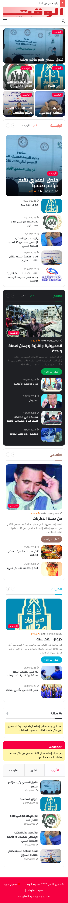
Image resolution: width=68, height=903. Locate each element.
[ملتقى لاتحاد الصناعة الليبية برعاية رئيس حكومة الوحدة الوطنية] (51, 274)
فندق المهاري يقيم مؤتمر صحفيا (41, 59)
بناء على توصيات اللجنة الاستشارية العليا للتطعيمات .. (23, 675)
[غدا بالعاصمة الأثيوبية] (51, 385)
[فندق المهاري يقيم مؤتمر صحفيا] (34, 46)
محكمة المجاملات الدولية (24, 433)
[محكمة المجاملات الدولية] (51, 435)
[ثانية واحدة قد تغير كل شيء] (51, 569)
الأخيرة (55, 770)
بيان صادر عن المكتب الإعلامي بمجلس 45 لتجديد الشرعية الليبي (52, 114)
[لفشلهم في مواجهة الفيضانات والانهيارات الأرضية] (51, 418)
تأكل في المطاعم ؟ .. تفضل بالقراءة (23, 553)
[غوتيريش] (51, 401)
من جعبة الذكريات (47, 518)
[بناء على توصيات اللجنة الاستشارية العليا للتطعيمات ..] (51, 673)
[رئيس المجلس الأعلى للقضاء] (51, 691)
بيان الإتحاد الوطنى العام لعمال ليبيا (19, 84)
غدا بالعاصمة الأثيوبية (26, 383)
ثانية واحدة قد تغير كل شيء (23, 568)
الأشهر (34, 770)
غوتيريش (34, 400)
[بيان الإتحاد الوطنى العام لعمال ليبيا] (18, 77)
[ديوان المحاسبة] (50, 77)
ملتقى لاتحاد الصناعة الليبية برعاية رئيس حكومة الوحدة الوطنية (23, 277)
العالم (24, 295)
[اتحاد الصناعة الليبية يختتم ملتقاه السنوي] (18, 104)
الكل (34, 125)
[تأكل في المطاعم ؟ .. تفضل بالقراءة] (51, 552)
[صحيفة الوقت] (34, 12)
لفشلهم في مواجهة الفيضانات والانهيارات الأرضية (22, 419)
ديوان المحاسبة (52, 86)
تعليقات (13, 770)
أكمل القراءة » (51, 371)
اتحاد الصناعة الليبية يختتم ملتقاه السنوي (19, 112)
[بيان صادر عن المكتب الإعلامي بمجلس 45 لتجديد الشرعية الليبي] (50, 104)
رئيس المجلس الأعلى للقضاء (22, 690)
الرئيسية (57, 32)
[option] (34, 72)
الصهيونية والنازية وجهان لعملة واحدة (35, 348)
